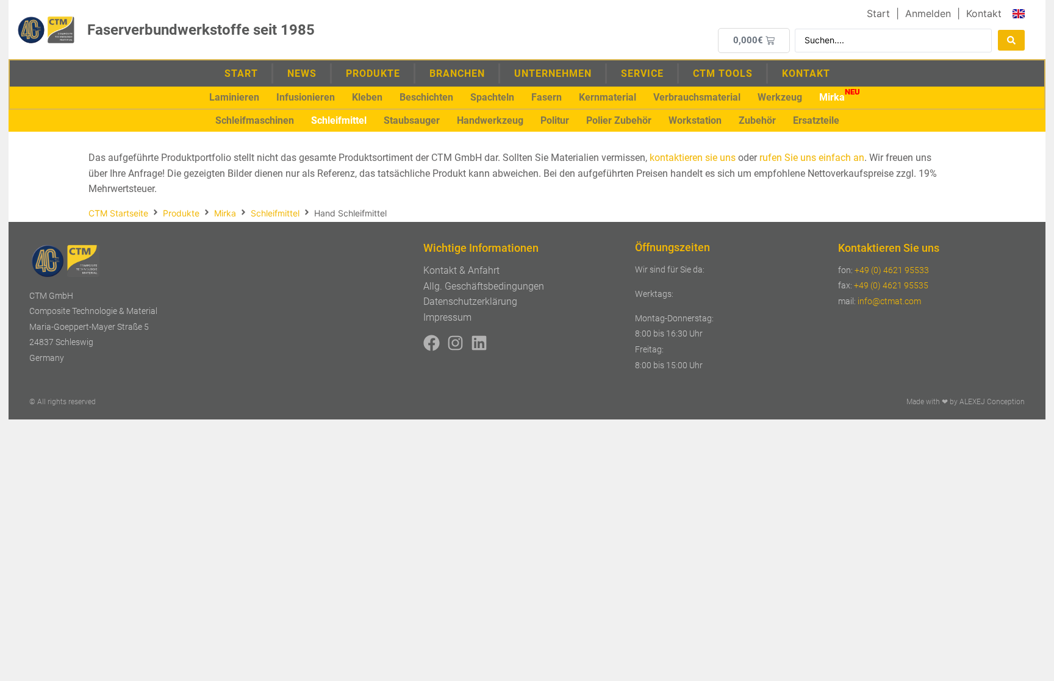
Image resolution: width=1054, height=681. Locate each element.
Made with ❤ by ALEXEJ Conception (965, 402)
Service (642, 73)
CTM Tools (723, 73)
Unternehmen (553, 73)
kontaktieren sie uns (693, 157)
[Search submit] (1011, 40)
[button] (234, 98)
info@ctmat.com (889, 301)
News (302, 73)
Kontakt (806, 73)
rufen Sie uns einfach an (811, 157)
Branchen (457, 73)
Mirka (225, 213)
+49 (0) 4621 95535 (891, 285)
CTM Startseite (118, 213)
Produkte (373, 73)
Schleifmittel (275, 213)
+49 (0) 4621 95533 (892, 270)
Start (241, 73)
